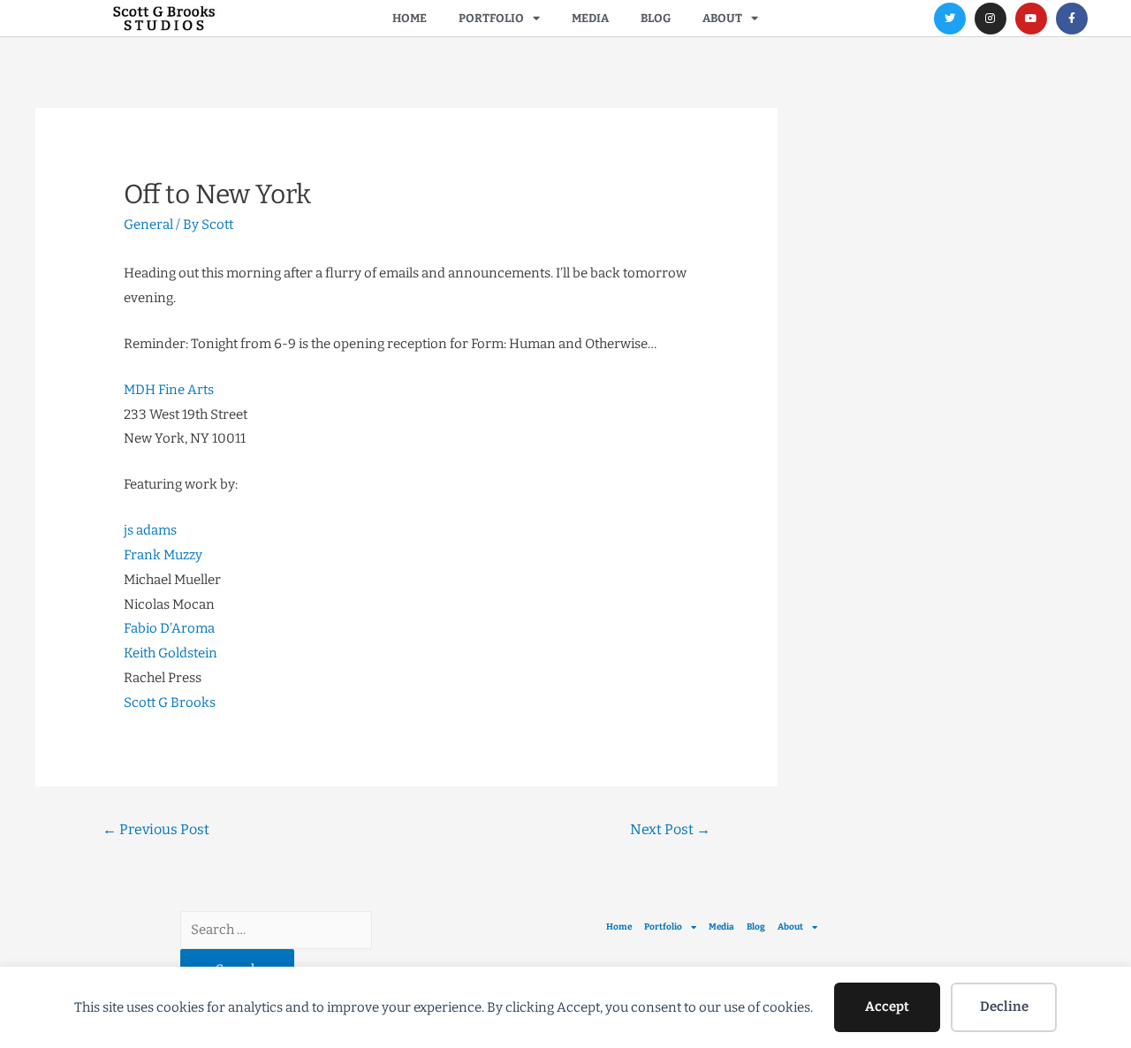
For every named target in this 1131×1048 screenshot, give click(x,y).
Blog (656, 18)
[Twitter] (950, 18)
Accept (887, 1006)
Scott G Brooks (170, 702)
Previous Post (155, 829)
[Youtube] (1031, 18)
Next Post (670, 829)
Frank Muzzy (163, 555)
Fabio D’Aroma (169, 628)
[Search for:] (276, 930)
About (722, 18)
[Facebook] (1072, 18)
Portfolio (491, 18)
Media (590, 18)
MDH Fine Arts (169, 390)
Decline (1004, 1006)
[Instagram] (990, 18)
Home (409, 18)
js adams (150, 530)
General (148, 224)
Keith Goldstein (170, 653)
